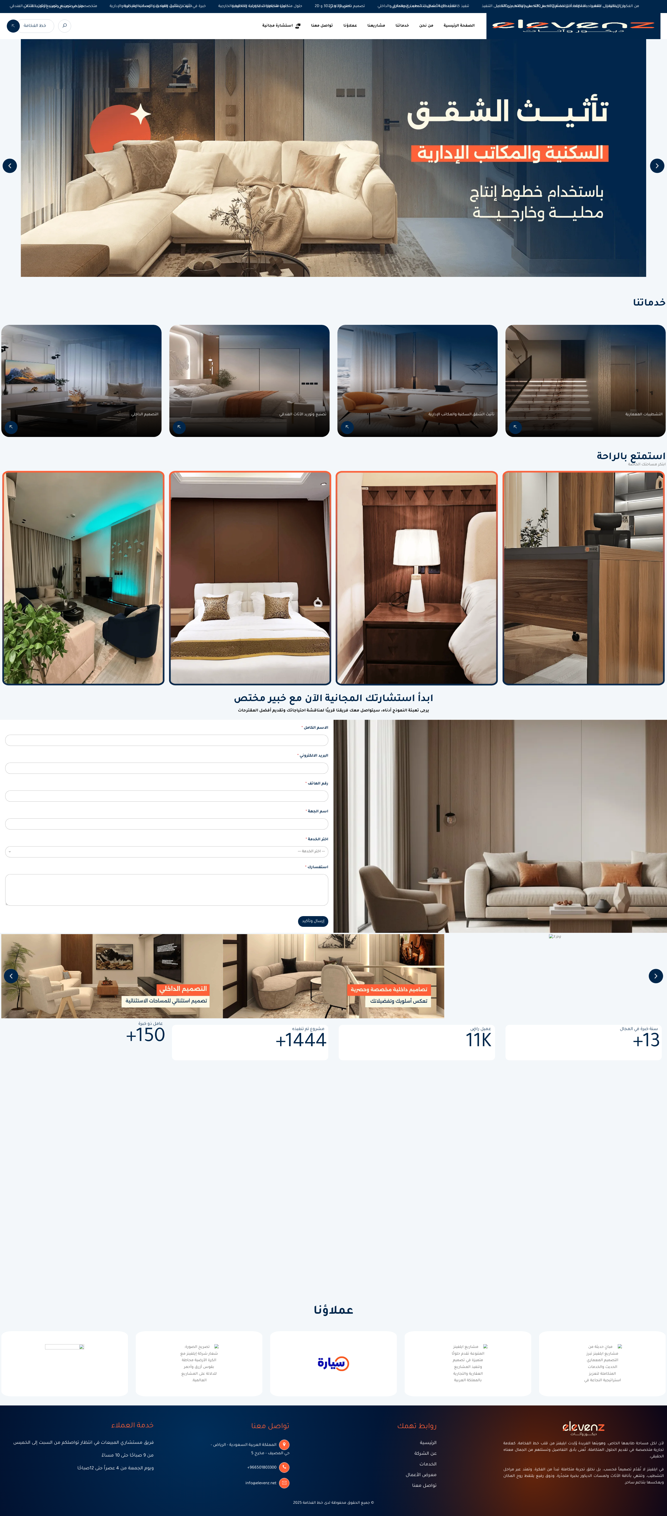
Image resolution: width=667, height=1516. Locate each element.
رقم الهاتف (316, 784)
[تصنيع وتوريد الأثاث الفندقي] (179, 427)
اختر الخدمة (317, 840)
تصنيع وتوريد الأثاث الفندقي (302, 415)
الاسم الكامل (314, 728)
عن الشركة (426, 1454)
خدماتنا (402, 26)
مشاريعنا (376, 26)
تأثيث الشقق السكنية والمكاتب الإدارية (462, 415)
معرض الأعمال (421, 1475)
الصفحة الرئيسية (459, 26)
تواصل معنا (322, 26)
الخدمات (428, 1464)
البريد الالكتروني (312, 756)
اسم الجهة (317, 812)
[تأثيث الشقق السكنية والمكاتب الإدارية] (347, 427)
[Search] (64, 26)
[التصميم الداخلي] (11, 427)
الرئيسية (428, 1443)
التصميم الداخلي (144, 415)
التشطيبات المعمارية (644, 415)
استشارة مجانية (277, 26)
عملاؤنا (350, 26)
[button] (10, 166)
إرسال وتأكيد (313, 921)
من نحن (426, 26)
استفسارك (316, 868)
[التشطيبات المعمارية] (515, 427)
